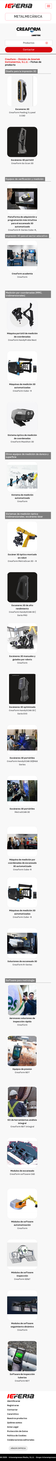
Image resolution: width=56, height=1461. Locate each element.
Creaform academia (22, 275)
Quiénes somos (14, 1422)
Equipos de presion (22, 1071)
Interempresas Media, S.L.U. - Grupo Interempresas (32, 1457)
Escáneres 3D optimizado (22, 710)
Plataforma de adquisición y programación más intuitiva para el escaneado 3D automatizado (22, 225)
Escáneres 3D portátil (22, 162)
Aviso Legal (12, 1427)
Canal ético (13, 1414)
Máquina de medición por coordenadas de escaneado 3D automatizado (22, 864)
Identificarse (13, 1401)
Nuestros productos (17, 1418)
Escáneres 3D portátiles (22, 761)
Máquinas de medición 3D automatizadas (22, 387)
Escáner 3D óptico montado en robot (22, 558)
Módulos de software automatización (22, 1225)
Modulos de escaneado (22, 1173)
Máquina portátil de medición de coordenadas (22, 336)
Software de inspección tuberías (22, 1377)
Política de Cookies (16, 1435)
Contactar (28, 49)
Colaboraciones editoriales (20, 1440)
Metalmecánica (28, 16)
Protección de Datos (17, 1431)
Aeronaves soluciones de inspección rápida (22, 1021)
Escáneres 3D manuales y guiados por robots (22, 659)
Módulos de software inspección (22, 1276)
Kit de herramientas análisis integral (22, 1123)
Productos (28, 42)
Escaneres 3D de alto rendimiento (22, 610)
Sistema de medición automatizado (22, 498)
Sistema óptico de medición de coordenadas (22, 438)
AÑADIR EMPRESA (18, 1448)
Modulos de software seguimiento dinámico (22, 1326)
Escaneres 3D (22, 112)
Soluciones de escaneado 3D (22, 963)
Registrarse (13, 1405)
